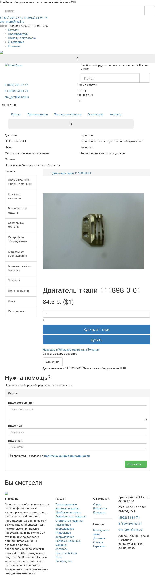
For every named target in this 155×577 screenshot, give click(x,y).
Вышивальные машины (70, 516)
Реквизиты (100, 508)
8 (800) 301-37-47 (11, 17)
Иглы (58, 557)
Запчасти (61, 549)
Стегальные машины (69, 520)
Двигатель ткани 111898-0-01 (71, 173)
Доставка (99, 538)
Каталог (13, 30)
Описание (52, 362)
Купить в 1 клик (96, 329)
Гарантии (99, 546)
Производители (18, 34)
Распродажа (63, 561)
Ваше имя (15, 425)
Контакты (14, 46)
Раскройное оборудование (64, 526)
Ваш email (15, 440)
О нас (97, 504)
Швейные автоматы (68, 512)
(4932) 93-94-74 (128, 517)
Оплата (98, 542)
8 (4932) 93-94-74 (36, 17)
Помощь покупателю (22, 38)
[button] (140, 184)
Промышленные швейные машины (67, 506)
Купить (96, 339)
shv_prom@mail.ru (12, 21)
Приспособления (66, 553)
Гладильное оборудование (64, 534)
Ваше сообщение (20, 402)
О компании (16, 42)
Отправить (134, 464)
